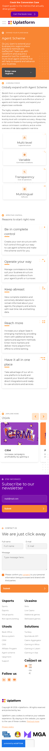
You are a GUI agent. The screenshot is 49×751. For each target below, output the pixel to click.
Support (5, 661)
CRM (8, 450)
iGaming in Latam (32, 648)
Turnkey (28, 632)
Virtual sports (7, 615)
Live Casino (29, 610)
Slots (26, 606)
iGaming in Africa (31, 644)
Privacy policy (8, 727)
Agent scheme (8, 653)
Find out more (33, 721)
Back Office (7, 632)
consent (26, 575)
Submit (7, 509)
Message (6, 552)
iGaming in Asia (31, 653)
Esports (5, 610)
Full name (6, 542)
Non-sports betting (10, 619)
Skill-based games (32, 619)
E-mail (28, 542)
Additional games (32, 615)
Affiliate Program (9, 648)
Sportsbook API (31, 636)
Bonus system (8, 636)
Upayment (6, 657)
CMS (4, 644)
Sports (5, 606)
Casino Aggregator (32, 640)
